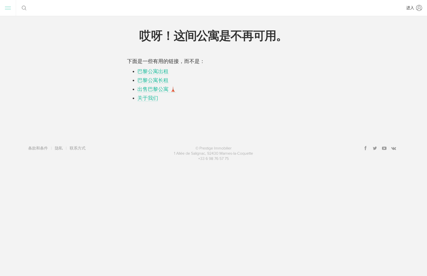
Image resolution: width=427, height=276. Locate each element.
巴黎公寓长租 (153, 80)
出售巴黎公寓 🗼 (156, 89)
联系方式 (77, 148)
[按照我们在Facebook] (365, 148)
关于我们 (147, 98)
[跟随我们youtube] (384, 148)
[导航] (8, 8)
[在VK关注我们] (394, 148)
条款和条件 (38, 148)
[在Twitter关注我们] (375, 148)
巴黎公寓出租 (153, 71)
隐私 (59, 148)
